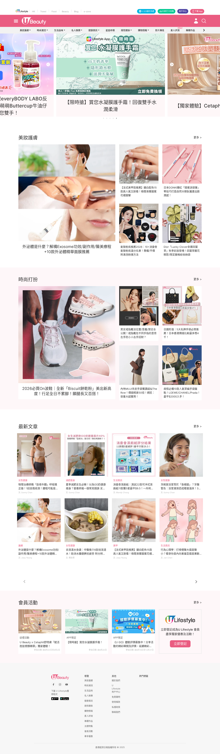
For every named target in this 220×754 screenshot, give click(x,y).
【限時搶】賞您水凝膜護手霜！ (85, 642)
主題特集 (88, 726)
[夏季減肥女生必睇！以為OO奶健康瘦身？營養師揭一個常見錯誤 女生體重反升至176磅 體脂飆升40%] (86, 455)
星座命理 (110, 30)
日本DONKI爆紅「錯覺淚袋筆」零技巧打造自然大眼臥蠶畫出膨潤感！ (182, 191)
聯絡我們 (116, 712)
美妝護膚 (24, 30)
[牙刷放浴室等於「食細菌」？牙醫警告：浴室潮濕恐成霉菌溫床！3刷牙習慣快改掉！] (181, 455)
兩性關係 (125, 30)
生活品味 (58, 30)
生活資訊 (117, 480)
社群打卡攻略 (168, 11)
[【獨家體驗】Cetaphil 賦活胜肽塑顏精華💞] (110, 64)
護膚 (20, 545)
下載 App (199, 11)
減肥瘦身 (70, 480)
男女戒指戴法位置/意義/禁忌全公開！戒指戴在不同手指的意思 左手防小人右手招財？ (138, 333)
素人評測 (88, 716)
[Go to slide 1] (103, 118)
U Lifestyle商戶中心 (116, 688)
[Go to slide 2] (106, 118)
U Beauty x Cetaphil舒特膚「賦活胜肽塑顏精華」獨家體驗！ (39, 644)
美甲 (115, 545)
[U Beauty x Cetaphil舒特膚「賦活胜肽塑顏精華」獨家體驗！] (39, 621)
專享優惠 (88, 736)
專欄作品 (88, 721)
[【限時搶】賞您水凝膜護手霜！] (86, 621)
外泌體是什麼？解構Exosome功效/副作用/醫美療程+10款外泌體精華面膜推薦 (38, 553)
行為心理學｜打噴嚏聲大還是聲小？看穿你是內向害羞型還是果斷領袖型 (180, 553)
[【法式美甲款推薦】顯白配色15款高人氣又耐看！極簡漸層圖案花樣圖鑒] (134, 520)
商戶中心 (183, 11)
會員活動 (88, 731)
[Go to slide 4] (113, 118)
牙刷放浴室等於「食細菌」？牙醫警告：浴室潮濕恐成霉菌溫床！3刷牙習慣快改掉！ (181, 488)
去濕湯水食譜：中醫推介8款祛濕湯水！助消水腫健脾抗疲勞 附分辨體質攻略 (86, 553)
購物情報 (142, 30)
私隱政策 (116, 707)
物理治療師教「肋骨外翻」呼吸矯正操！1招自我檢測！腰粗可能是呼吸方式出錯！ (38, 488)
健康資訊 (92, 30)
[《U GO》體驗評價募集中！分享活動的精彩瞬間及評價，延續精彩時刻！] (133, 621)
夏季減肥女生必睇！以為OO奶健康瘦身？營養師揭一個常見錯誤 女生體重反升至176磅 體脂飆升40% (86, 488)
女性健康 (22, 480)
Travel (43, 11)
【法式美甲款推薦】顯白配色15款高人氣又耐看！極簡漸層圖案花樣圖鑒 (138, 191)
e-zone (87, 11)
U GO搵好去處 (148, 11)
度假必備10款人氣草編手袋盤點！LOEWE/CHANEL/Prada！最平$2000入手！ (182, 392)
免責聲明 (116, 697)
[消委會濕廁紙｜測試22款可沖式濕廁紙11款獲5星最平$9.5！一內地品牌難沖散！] (134, 455)
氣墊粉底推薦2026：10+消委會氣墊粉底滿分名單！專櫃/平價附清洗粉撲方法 (138, 250)
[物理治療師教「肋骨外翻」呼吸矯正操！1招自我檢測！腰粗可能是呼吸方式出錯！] (39, 455)
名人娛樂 (75, 30)
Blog (76, 11)
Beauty (65, 11)
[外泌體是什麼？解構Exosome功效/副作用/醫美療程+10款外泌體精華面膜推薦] (39, 520)
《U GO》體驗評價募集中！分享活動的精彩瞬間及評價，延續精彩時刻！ (133, 644)
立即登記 (180, 644)
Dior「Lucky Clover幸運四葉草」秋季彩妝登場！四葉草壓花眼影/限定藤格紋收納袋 (182, 250)
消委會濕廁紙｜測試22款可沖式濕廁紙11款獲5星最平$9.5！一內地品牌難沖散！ (133, 488)
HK (33, 11)
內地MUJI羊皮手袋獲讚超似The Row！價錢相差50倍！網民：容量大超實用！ (138, 392)
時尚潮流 (41, 30)
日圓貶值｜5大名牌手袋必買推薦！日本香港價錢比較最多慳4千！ (181, 333)
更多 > (198, 137)
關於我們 (116, 680)
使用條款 (116, 702)
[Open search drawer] (204, 21)
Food (54, 11)
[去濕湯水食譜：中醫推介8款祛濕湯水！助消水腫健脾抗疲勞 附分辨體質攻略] (86, 520)
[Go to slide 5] (116, 118)
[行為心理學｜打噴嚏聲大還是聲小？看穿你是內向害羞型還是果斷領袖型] (181, 520)
